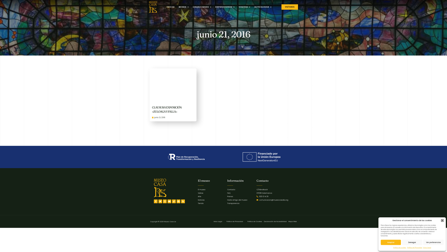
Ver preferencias (433, 242)
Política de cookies (399, 248)
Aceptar (391, 242)
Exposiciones (223, 7)
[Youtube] (169, 201)
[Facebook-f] (156, 201)
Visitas (243, 7)
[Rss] (183, 201)
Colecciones (201, 7)
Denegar (412, 242)
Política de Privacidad (414, 248)
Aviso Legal (427, 248)
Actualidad (261, 7)
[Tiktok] (174, 201)
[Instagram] (165, 201)
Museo (182, 7)
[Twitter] (160, 201)
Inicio (171, 7)
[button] (442, 220)
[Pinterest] (178, 201)
